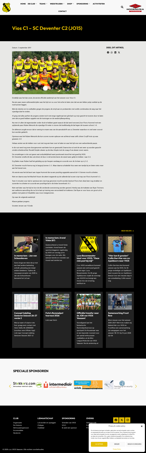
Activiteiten (99, 4)
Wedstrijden (56, 4)
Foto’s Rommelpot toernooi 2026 (54, 314)
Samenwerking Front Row (118, 314)
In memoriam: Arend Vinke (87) (56, 239)
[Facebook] (116, 420)
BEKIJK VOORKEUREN (134, 444)
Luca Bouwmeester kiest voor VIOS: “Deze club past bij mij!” (88, 258)
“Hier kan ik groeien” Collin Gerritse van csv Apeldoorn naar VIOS (119, 258)
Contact (62, 11)
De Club (31, 4)
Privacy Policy (117, 449)
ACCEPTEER (99, 444)
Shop (69, 4)
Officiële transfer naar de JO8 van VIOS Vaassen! (88, 315)
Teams (42, 4)
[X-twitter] (121, 420)
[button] (142, 426)
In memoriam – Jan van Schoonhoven (25, 257)
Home (23, 4)
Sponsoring (82, 4)
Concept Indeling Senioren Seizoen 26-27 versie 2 (25, 315)
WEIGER (116, 444)
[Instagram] (127, 420)
